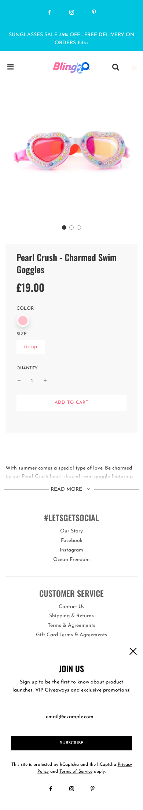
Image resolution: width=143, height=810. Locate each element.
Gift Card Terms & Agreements (71, 635)
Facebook (71, 540)
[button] (64, 227)
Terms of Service (75, 771)
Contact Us (71, 607)
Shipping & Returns (71, 616)
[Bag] (134, 67)
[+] (45, 381)
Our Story (71, 531)
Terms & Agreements (71, 625)
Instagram (71, 550)
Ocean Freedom (71, 559)
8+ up (30, 347)
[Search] (115, 67)
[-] (19, 381)
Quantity (27, 368)
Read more (67, 489)
